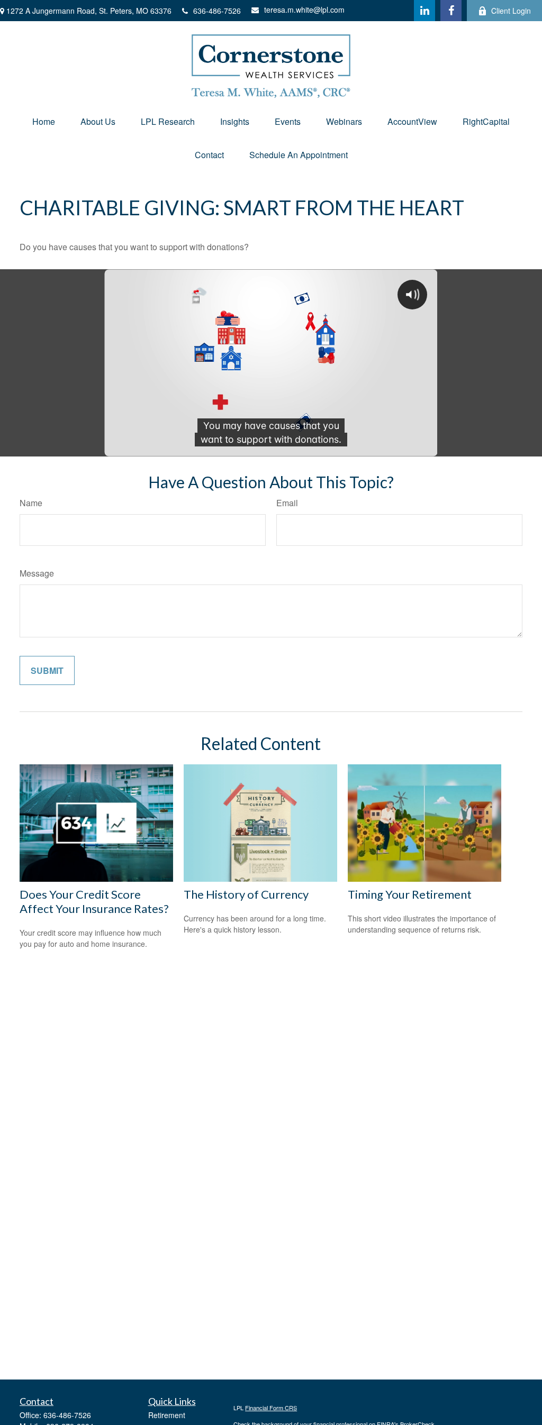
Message (37, 573)
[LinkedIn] (424, 10)
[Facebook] (451, 10)
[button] (44, 121)
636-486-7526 (217, 10)
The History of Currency (246, 894)
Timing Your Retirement (410, 894)
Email (287, 503)
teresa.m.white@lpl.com (304, 9)
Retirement (166, 1415)
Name (31, 503)
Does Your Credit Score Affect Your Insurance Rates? (94, 901)
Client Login (511, 10)
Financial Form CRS (271, 1407)
